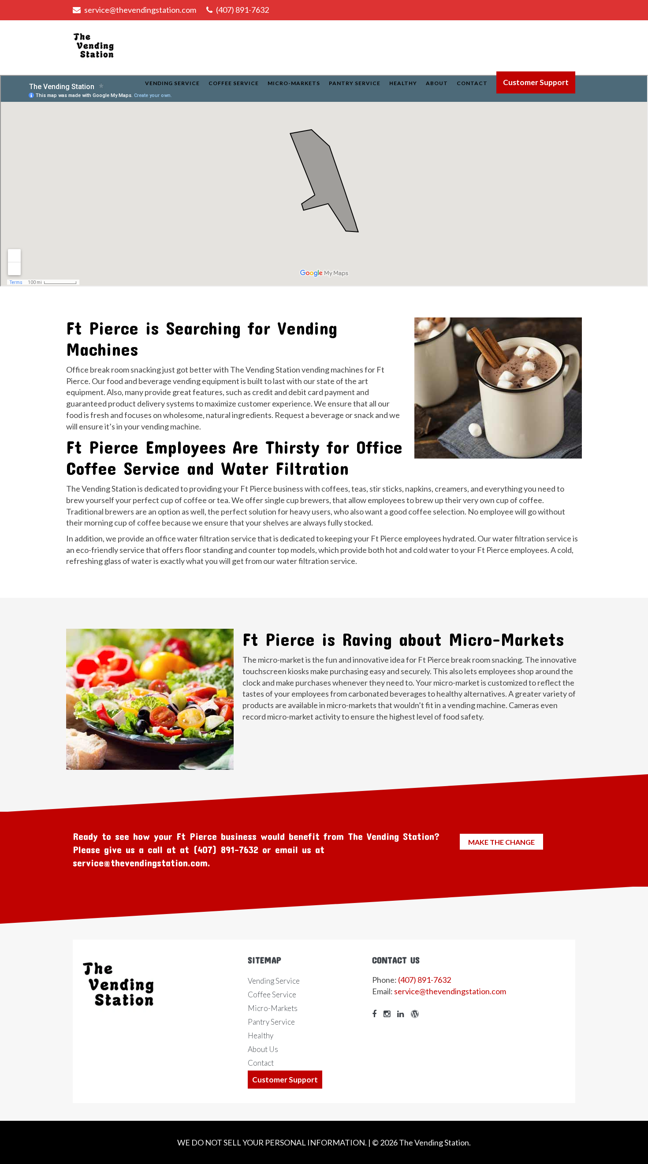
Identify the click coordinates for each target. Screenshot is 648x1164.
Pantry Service (354, 83)
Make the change (501, 842)
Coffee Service (234, 83)
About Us (263, 1049)
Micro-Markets (294, 83)
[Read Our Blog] (417, 1013)
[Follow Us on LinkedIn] (402, 1013)
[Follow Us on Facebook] (376, 1013)
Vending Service (172, 83)
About (437, 83)
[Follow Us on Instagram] (389, 1013)
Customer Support (536, 82)
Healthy (403, 83)
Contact (472, 83)
